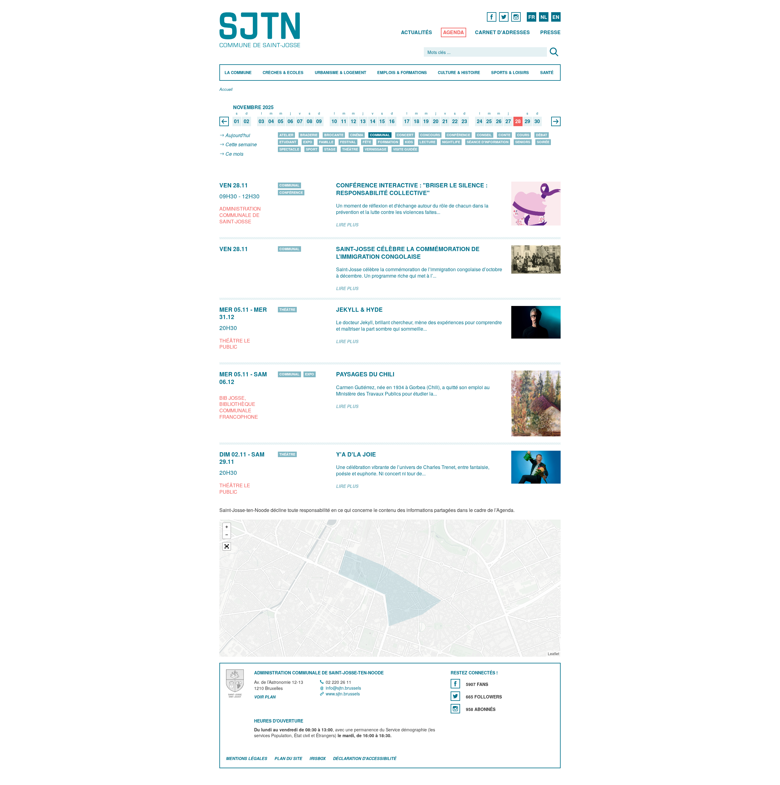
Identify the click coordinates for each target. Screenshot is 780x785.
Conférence (458, 135)
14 (372, 121)
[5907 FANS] (455, 683)
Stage (329, 149)
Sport (311, 149)
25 (489, 121)
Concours (430, 135)
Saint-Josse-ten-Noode (261, 29)
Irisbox (318, 758)
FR (531, 16)
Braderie (308, 135)
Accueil (225, 89)
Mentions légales (246, 758)
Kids (409, 142)
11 (343, 121)
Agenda (453, 32)
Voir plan (264, 697)
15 (382, 121)
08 (309, 121)
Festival (348, 142)
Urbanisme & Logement (340, 72)
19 (426, 121)
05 (280, 121)
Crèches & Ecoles (283, 72)
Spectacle (289, 149)
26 (499, 121)
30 (537, 121)
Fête (367, 142)
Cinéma (356, 135)
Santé (547, 72)
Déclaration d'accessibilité (364, 758)
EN (555, 16)
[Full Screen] (227, 546)
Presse (550, 32)
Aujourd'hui (237, 135)
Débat (541, 135)
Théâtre (350, 149)
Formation (388, 142)
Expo (307, 142)
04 (271, 121)
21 (445, 121)
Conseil (484, 135)
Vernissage (375, 149)
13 (363, 121)
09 (319, 121)
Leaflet (553, 653)
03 (261, 121)
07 (300, 121)
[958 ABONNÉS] (455, 708)
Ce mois (234, 153)
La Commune (238, 72)
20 (435, 121)
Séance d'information (488, 142)
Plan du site (288, 758)
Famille (326, 142)
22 (455, 121)
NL (544, 16)
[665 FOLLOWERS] (455, 696)
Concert (405, 135)
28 (518, 121)
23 (464, 121)
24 (479, 121)
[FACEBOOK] (491, 16)
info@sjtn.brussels (343, 688)
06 (290, 121)
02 (246, 121)
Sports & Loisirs (510, 72)
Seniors (522, 142)
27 (508, 121)
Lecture (427, 142)
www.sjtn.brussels (343, 694)
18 (416, 121)
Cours (523, 135)
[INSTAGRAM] (516, 16)
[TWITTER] (504, 16)
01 (236, 121)
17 (407, 121)
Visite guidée (405, 149)
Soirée (543, 142)
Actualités (416, 32)
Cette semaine (241, 144)
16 (392, 121)
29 (527, 121)
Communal (380, 135)
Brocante (333, 135)
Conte (504, 135)
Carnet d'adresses (502, 32)
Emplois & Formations (402, 72)
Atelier (286, 135)
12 (353, 121)
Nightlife (451, 142)
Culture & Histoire (459, 72)
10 (334, 121)
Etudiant (287, 142)
